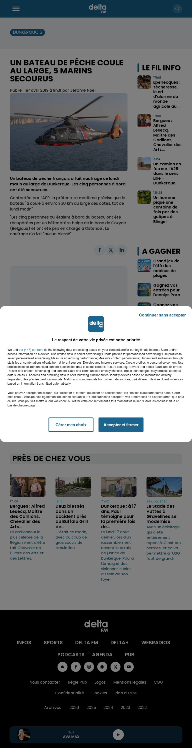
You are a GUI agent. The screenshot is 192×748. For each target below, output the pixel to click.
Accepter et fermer (121, 425)
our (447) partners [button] (31, 350)
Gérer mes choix (71, 425)
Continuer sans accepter (162, 315)
